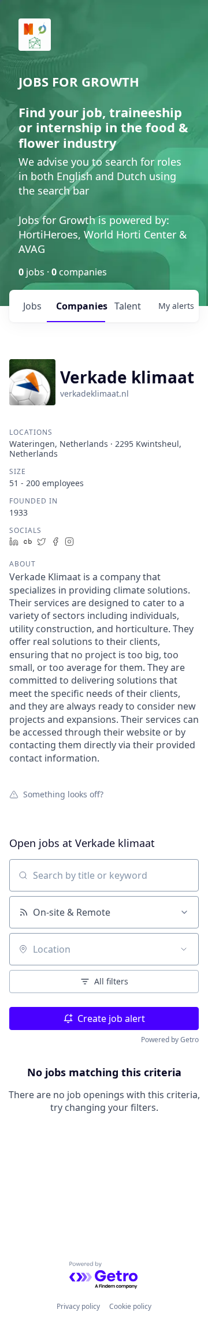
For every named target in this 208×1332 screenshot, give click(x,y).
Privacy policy (78, 1306)
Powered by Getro (170, 1039)
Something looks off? (63, 794)
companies (80, 306)
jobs (32, 306)
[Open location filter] (183, 949)
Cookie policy (130, 1306)
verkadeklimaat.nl (94, 393)
